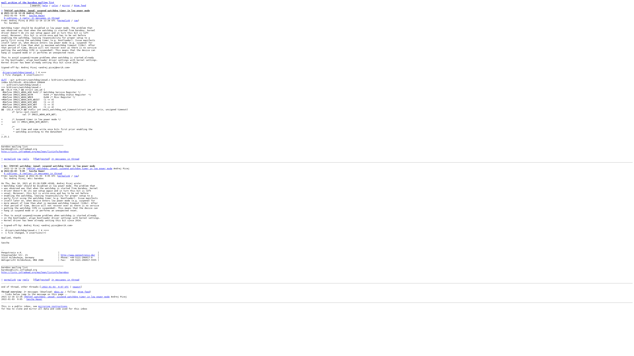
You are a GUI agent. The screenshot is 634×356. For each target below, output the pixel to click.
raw (76, 20)
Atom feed (80, 5)
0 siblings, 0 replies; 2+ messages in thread (33, 173)
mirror (66, 5)
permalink (64, 20)
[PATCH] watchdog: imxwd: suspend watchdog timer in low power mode (69, 168)
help (45, 5)
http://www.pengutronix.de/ (78, 255)
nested (45, 159)
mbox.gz (58, 292)
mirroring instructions (52, 306)
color (55, 5)
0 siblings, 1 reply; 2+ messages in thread (31, 18)
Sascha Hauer (37, 15)
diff (4, 80)
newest (77, 287)
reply (25, 159)
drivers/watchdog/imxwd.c (18, 72)
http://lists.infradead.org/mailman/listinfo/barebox (35, 151)
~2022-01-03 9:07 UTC (55, 287)
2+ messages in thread (65, 159)
